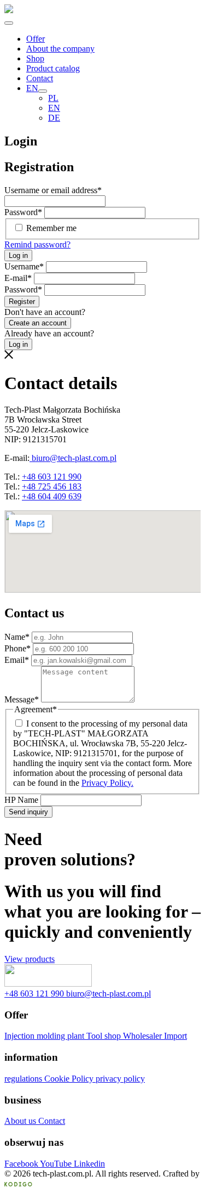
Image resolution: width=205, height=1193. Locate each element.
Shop (35, 58)
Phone (17, 648)
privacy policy (120, 1078)
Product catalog (53, 68)
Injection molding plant (45, 1035)
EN (32, 88)
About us (21, 1121)
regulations (24, 1078)
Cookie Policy (70, 1078)
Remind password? (37, 244)
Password (23, 212)
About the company (60, 48)
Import (175, 1035)
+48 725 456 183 (51, 486)
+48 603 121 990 (51, 476)
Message (21, 699)
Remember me (51, 228)
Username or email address (53, 190)
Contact (39, 78)
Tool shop (104, 1035)
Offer (35, 38)
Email (16, 660)
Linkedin (89, 1163)
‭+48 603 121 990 (35, 993)
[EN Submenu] (42, 91)
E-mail (18, 278)
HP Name (22, 799)
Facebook (22, 1163)
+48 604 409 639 (51, 496)
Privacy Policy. (107, 782)
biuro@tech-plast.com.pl (73, 458)
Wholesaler (143, 1035)
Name (17, 636)
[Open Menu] (8, 23)
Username (24, 266)
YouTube (57, 1163)
